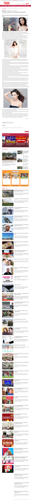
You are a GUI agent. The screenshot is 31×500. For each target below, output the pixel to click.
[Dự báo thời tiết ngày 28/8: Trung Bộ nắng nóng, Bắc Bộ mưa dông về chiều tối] (24, 179)
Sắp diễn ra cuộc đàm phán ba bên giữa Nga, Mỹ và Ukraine (21, 268)
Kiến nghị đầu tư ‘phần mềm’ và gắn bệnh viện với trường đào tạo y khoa (21, 423)
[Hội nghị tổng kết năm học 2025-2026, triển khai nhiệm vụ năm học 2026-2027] (7, 179)
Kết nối (18, 5)
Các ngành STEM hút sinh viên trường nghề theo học (21, 363)
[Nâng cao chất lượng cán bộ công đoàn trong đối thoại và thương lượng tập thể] (7, 254)
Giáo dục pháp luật (13, 5)
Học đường (24, 5)
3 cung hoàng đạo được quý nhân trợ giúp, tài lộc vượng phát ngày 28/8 (21, 337)
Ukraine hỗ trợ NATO (17, 284)
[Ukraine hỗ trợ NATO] (7, 288)
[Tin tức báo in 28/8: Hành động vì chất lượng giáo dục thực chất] (7, 279)
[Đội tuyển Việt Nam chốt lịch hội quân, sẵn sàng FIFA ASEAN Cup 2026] (15, 179)
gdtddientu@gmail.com (21, 0)
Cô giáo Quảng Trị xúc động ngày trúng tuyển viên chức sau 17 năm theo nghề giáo (21, 457)
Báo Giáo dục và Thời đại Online (7, 3)
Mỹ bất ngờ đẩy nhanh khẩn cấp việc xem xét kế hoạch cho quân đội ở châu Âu (21, 191)
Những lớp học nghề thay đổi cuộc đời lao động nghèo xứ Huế (21, 431)
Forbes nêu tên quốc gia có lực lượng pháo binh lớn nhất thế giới (26, 160)
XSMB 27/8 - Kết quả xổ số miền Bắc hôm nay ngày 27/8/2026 (20, 144)
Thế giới (18, 162)
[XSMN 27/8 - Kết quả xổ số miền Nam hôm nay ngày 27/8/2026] (10, 139)
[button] (25, 134)
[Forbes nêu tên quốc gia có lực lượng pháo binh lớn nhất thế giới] (19, 160)
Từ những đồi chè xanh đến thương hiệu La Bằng (21, 198)
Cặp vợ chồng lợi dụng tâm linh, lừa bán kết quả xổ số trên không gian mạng (21, 388)
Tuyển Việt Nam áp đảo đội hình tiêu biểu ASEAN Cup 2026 (21, 371)
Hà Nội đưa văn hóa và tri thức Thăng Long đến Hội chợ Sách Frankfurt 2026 (21, 474)
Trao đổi (21, 5)
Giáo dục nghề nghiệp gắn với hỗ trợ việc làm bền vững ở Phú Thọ (21, 208)
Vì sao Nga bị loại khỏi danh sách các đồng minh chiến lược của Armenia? (21, 225)
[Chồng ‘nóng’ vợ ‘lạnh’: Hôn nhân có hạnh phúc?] (7, 262)
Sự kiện (4, 8)
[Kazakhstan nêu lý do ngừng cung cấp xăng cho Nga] (7, 236)
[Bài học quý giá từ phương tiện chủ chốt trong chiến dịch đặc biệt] (19, 168)
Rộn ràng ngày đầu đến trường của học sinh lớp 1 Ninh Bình (21, 354)
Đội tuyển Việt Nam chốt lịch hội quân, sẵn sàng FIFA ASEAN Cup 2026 (15, 186)
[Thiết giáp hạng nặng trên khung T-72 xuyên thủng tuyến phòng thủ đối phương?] (9, 155)
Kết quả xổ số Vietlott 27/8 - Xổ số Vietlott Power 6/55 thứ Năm (20, 414)
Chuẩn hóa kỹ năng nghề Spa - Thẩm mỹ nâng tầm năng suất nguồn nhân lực (21, 449)
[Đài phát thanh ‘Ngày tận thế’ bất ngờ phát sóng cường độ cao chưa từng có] (7, 219)
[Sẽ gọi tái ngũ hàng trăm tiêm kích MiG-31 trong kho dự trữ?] (19, 152)
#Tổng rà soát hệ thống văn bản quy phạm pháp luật (11, 8)
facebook (7, 122)
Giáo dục (5, 5)
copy (12, 122)
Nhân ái (28, 5)
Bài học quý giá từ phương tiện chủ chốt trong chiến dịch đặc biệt (25, 168)
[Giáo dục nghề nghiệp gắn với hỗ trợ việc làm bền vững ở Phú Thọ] (7, 211)
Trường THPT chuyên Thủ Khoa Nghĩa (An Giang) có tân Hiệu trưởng (21, 466)
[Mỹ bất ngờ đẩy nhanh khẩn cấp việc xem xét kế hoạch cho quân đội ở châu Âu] (7, 193)
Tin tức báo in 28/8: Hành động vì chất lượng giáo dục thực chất (21, 277)
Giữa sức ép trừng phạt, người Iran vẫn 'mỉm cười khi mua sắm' (20, 311)
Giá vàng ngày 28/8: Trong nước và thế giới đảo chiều (21, 242)
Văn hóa (4, 10)
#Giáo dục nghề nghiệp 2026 (20, 8)
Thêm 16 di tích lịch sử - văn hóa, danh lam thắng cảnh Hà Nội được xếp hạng (21, 483)
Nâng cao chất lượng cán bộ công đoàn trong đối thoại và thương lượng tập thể (21, 251)
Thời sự (9, 5)
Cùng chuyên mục (6, 134)
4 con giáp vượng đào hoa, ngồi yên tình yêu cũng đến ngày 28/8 (21, 328)
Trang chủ (3, 5)
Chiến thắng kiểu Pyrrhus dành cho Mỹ (20, 319)
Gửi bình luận (26, 131)
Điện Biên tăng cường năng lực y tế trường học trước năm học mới (21, 492)
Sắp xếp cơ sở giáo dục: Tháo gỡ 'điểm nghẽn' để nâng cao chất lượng (21, 294)
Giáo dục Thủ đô (27, 3)
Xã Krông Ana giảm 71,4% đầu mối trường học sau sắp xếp (21, 397)
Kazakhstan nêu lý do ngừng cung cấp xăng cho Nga (21, 234)
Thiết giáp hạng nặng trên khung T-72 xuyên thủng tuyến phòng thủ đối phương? (9, 162)
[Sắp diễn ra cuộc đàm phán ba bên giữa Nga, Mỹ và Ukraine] (7, 271)
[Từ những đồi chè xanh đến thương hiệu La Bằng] (7, 202)
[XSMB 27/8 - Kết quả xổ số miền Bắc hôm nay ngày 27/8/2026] (21, 139)
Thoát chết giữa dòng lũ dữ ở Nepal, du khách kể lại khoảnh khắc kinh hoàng (21, 302)
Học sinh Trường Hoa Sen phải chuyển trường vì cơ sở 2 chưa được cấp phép (21, 406)
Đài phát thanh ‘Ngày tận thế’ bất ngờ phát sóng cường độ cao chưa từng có (21, 216)
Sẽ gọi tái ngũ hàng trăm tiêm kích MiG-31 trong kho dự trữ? (26, 152)
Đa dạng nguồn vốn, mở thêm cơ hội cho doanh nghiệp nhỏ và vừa (21, 380)
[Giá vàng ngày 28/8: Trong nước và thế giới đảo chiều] (7, 245)
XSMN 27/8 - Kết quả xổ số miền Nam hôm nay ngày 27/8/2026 (10, 144)
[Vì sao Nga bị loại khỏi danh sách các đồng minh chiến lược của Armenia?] (7, 228)
